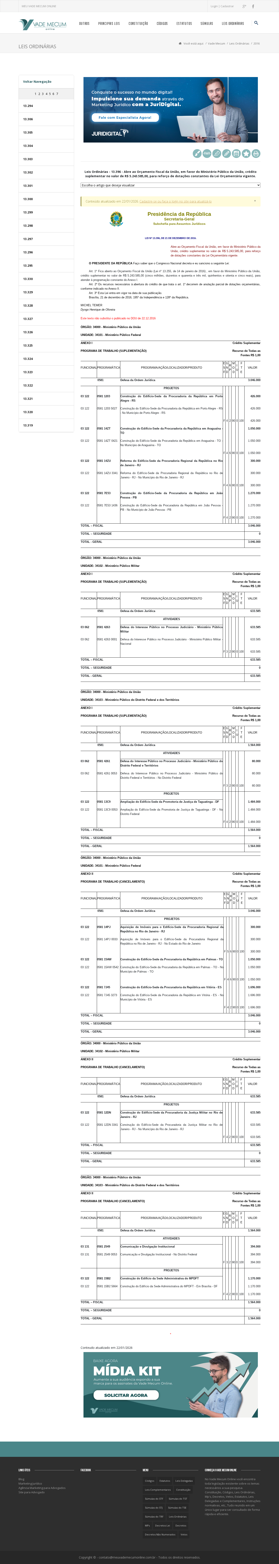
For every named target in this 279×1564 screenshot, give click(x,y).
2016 (256, 43)
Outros (84, 23)
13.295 (28, 265)
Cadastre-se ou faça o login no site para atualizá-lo (176, 201)
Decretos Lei (162, 1525)
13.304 (28, 146)
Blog (21, 1479)
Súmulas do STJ (154, 1507)
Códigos (162, 23)
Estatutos (184, 23)
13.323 (28, 372)
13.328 (28, 305)
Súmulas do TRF (154, 1516)
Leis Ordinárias (233, 23)
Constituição (138, 23)
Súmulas (207, 23)
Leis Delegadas (184, 1480)
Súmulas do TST (178, 1498)
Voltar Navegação (37, 81)
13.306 (28, 119)
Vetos (184, 1534)
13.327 (28, 319)
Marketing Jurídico (30, 1483)
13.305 (28, 132)
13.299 (28, 212)
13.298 (28, 225)
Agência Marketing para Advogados (42, 1488)
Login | (216, 6)
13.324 (28, 359)
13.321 (28, 399)
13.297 (28, 239)
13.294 (28, 106)
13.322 (28, 385)
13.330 (28, 279)
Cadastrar (227, 6)
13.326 (28, 332)
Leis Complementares (158, 1489)
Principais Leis (109, 23)
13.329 (28, 292)
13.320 (28, 412)
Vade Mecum (216, 43)
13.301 (28, 186)
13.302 (28, 172)
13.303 (28, 159)
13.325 (28, 345)
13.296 (28, 252)
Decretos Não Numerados (160, 1534)
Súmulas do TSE (177, 1507)
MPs (147, 1525)
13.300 (28, 199)
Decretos (180, 1525)
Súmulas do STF (154, 1498)
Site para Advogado (32, 1492)
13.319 (28, 425)
